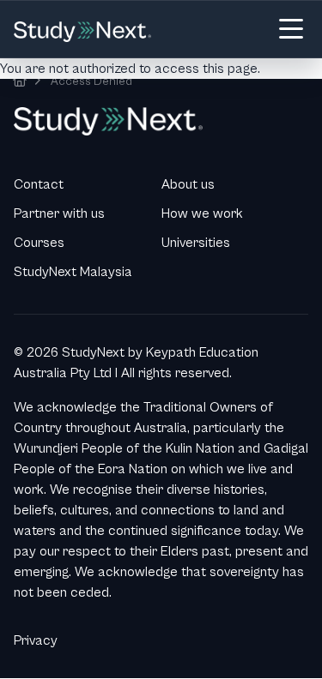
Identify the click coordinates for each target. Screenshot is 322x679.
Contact (39, 184)
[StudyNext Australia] (20, 81)
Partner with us (59, 213)
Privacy (36, 640)
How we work (202, 213)
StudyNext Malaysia (73, 271)
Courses (39, 242)
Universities (195, 242)
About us (188, 184)
